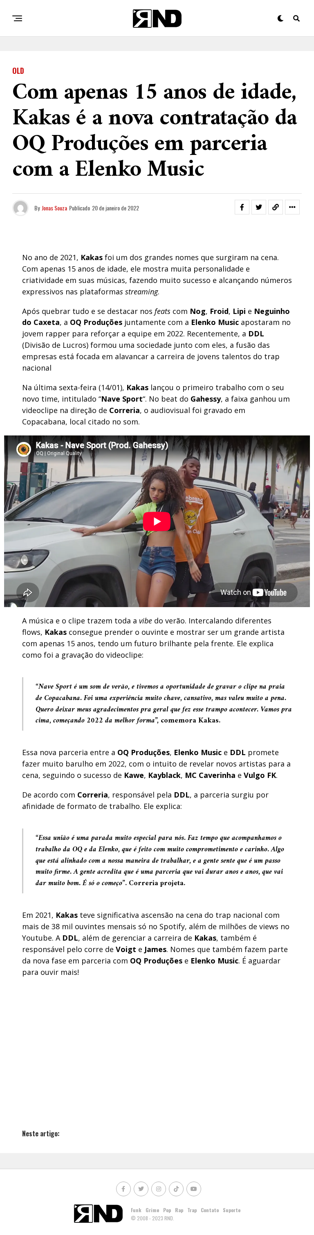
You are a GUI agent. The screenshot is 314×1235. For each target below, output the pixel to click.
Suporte (231, 1209)
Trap (192, 1209)
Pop (167, 1209)
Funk (136, 1209)
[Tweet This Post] (258, 207)
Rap (179, 1209)
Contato (210, 1209)
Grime (152, 1209)
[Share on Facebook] (242, 207)
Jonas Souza (54, 207)
